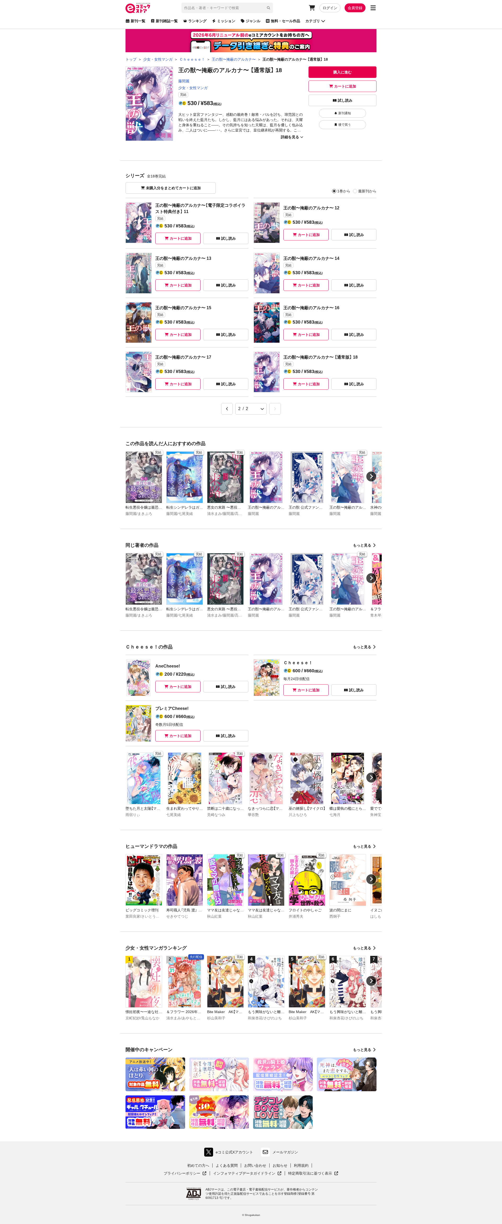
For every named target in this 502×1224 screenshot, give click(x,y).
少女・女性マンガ (193, 88)
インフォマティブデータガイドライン (244, 1173)
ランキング (197, 21)
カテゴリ (312, 21)
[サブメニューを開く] (373, 7)
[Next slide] (371, 476)
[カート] (312, 7)
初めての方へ (198, 1165)
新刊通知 (344, 113)
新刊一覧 (138, 21)
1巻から (343, 191)
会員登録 (355, 8)
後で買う (344, 125)
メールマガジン (285, 1152)
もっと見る (362, 545)
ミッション (226, 21)
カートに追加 (345, 86)
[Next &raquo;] (275, 409)
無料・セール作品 (285, 21)
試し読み (345, 100)
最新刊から (367, 191)
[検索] (268, 8)
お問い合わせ (255, 1165)
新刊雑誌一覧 (167, 21)
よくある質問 (227, 1165)
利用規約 (301, 1165)
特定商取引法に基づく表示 (313, 1173)
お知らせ (280, 1165)
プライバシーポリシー (185, 1173)
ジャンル (253, 21)
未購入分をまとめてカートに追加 (173, 188)
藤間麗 (183, 81)
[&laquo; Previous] (227, 409)
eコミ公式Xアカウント (230, 1153)
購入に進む (342, 72)
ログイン (330, 8)
